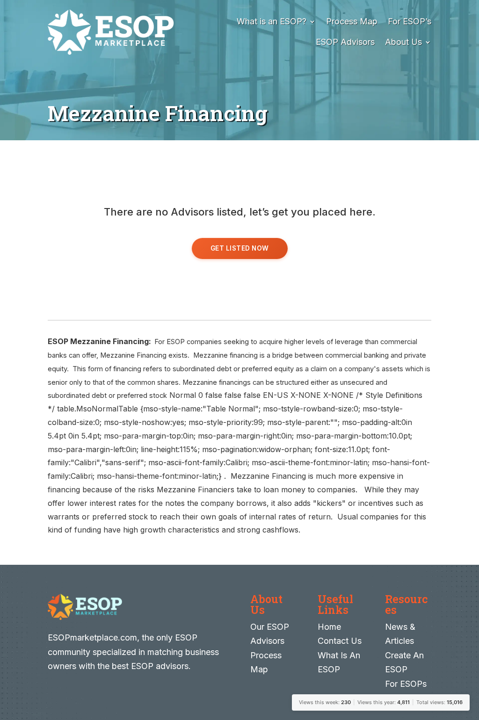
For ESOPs (406, 684)
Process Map (351, 21)
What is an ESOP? (271, 21)
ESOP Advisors (345, 42)
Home (329, 627)
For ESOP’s (409, 21)
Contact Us (340, 641)
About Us (403, 42)
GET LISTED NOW (239, 248)
